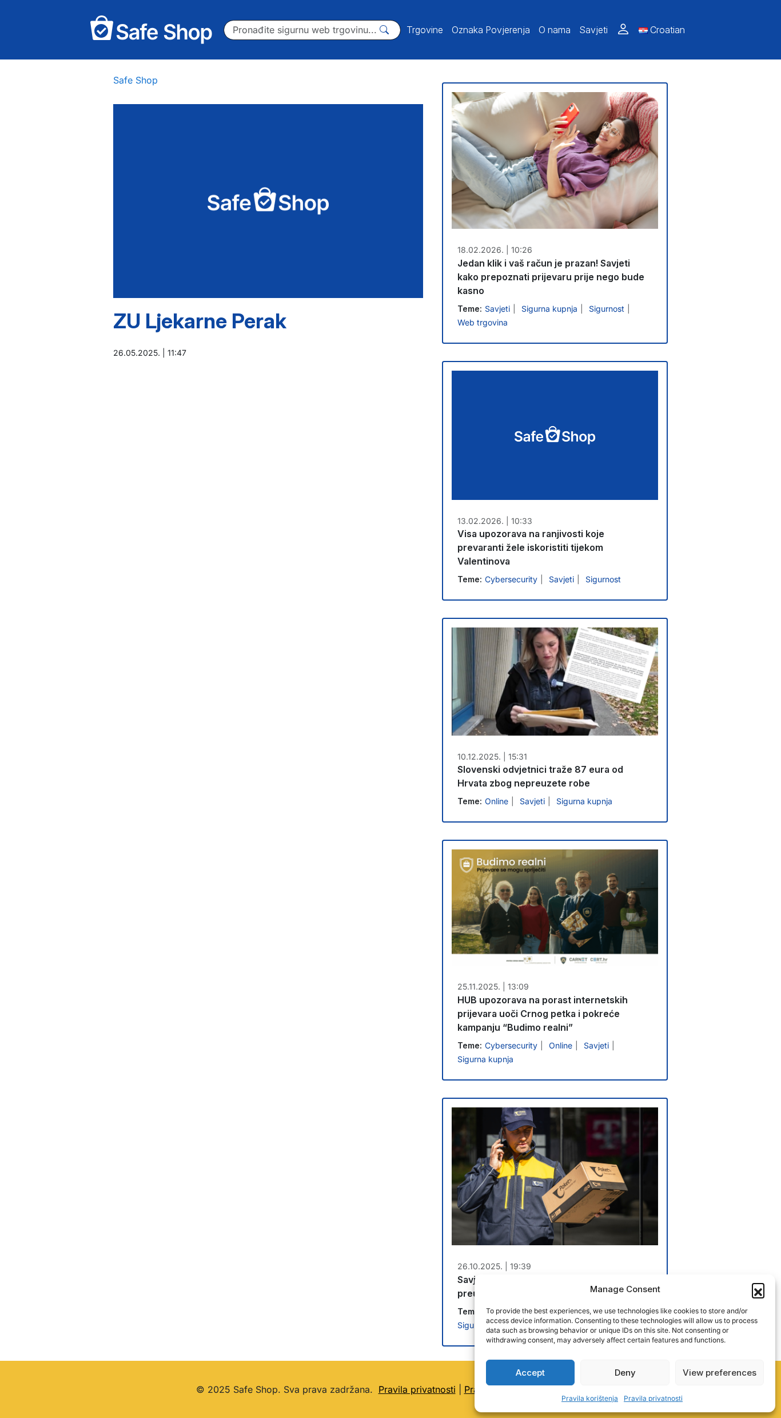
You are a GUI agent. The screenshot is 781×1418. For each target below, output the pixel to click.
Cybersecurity (511, 579)
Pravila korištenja (589, 1398)
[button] (758, 1289)
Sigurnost (606, 308)
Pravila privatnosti (653, 1398)
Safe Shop (135, 80)
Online (496, 801)
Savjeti (497, 308)
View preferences (719, 1372)
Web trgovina (482, 322)
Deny (625, 1372)
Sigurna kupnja (549, 308)
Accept (530, 1372)
